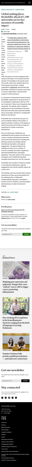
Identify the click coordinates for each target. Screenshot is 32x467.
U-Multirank (13, 87)
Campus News (19, 9)
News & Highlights (7, 9)
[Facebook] (2, 397)
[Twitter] (6, 397)
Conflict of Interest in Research (8, 460)
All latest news (12, 192)
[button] (5, 32)
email (23, 218)
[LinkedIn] (16, 397)
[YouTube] (9, 397)
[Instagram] (12, 397)
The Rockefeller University (8, 406)
